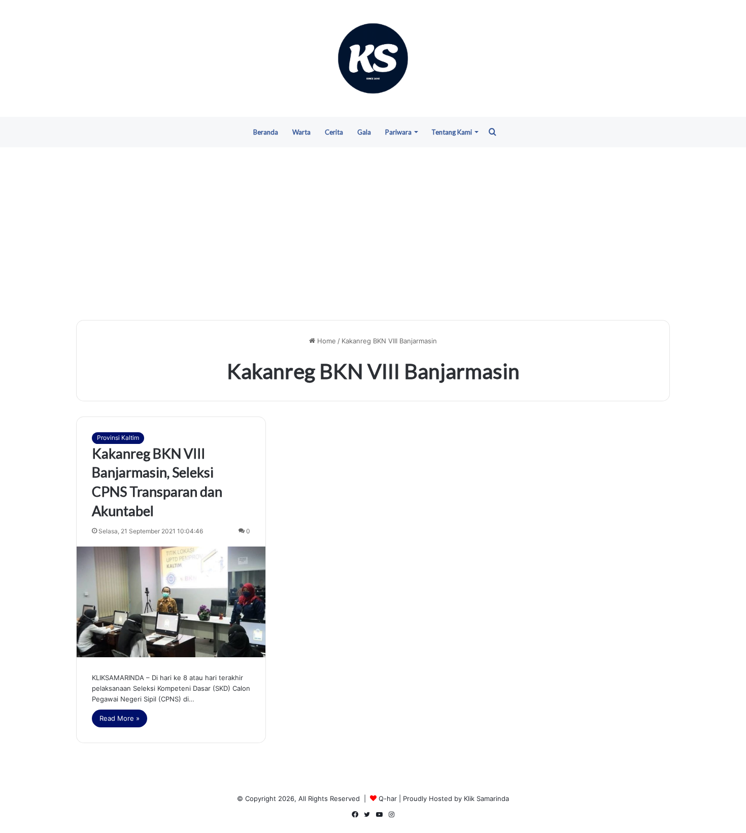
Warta (301, 132)
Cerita (334, 132)
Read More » (119, 718)
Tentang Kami (451, 132)
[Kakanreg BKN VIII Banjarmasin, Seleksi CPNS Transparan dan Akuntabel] (171, 602)
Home (325, 341)
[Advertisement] (373, 234)
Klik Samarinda (486, 798)
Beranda (265, 132)
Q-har (388, 798)
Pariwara (398, 132)
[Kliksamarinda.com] (373, 58)
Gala (364, 132)
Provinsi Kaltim (118, 437)
